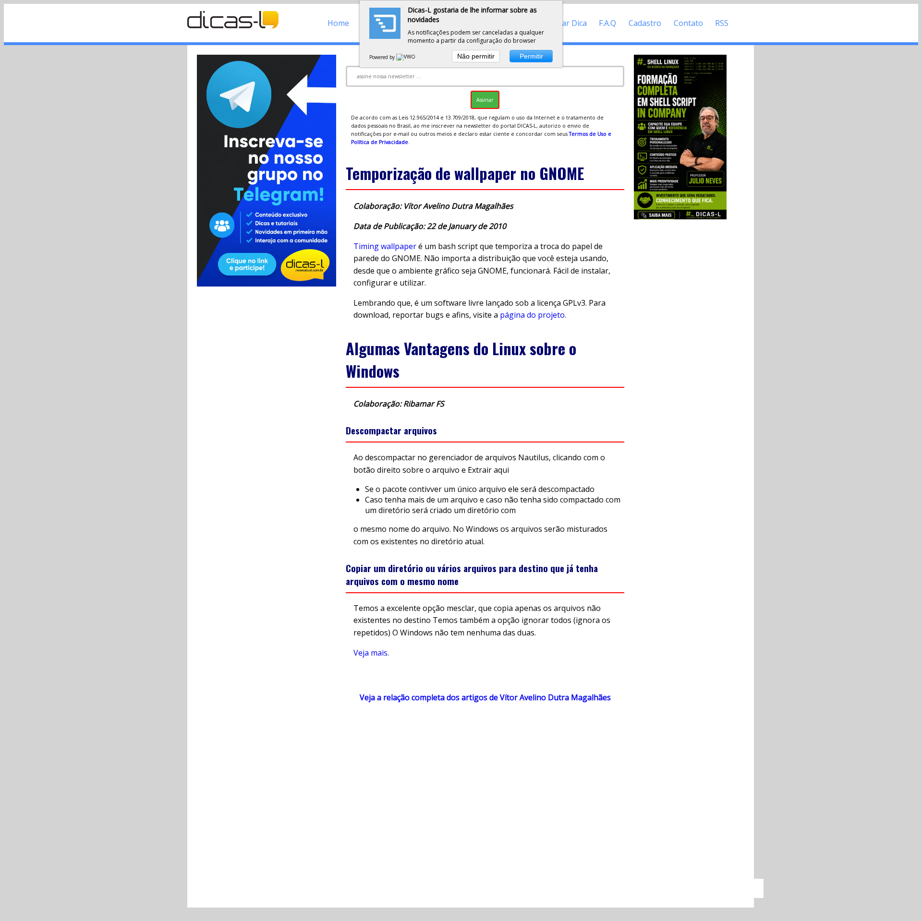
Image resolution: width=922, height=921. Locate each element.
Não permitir (476, 56)
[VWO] (406, 57)
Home (338, 23)
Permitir (531, 56)
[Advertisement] (485, 795)
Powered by (382, 57)
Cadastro (645, 23)
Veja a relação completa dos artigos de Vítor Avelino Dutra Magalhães (485, 697)
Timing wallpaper (384, 246)
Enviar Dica (567, 23)
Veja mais (370, 652)
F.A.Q (607, 23)
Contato (688, 23)
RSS (721, 23)
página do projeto (532, 315)
